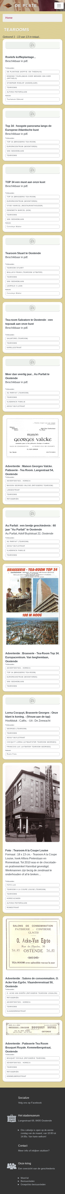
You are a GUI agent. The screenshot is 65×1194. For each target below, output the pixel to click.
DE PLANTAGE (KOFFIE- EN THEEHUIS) (24, 72)
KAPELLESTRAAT (14, 347)
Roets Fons (12, 754)
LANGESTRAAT (13, 490)
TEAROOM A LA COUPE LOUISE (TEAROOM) (26, 889)
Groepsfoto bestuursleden (33, 1184)
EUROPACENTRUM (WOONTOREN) (22, 146)
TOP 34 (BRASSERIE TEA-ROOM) (21, 142)
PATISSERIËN (13, 499)
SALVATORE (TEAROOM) (17, 338)
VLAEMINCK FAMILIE (16, 402)
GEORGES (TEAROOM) (17, 729)
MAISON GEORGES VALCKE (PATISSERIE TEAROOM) (30, 485)
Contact (22, 1145)
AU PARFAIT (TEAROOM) (18, 393)
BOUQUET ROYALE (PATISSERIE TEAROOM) (26, 1058)
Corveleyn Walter (14, 226)
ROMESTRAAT (13, 907)
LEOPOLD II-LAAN (14, 286)
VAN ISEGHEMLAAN (15, 151)
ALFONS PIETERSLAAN (17, 92)
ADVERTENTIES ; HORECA (18, 481)
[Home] (9, 6)
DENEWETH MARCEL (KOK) (19, 210)
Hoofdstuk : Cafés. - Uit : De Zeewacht (27, 720)
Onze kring (24, 1163)
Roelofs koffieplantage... (20, 57)
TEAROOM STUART (15, 268)
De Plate (26, 5)
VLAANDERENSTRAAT (16, 1011)
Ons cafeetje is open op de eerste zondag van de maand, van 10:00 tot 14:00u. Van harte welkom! (38, 1133)
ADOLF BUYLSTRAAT (16, 406)
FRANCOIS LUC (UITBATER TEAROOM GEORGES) (29, 747)
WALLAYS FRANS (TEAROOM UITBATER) (24, 272)
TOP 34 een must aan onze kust (25, 182)
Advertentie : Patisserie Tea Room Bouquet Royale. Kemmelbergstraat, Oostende (28, 1047)
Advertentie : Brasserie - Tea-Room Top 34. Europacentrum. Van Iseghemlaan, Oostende (32, 657)
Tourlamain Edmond (15, 99)
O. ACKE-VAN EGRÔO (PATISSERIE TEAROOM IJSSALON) (32, 993)
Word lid (24, 1178)
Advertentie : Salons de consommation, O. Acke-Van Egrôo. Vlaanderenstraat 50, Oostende (31, 982)
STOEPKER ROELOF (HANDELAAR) (22, 83)
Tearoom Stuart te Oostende (23, 253)
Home (8, 17)
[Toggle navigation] (59, 5)
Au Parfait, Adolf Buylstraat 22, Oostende (29, 533)
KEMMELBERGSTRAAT (16, 1076)
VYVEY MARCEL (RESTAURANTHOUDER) (25, 206)
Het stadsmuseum (29, 1115)
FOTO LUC (11, 885)
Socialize (23, 1097)
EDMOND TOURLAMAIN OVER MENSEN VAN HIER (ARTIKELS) (29, 77)
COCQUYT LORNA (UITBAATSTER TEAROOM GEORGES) (31, 742)
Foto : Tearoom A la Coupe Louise (26, 850)
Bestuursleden (27, 1181)
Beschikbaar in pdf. (16, 133)
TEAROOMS (12, 87)
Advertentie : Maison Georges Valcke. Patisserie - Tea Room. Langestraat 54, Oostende (29, 470)
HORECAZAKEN (13, 898)
